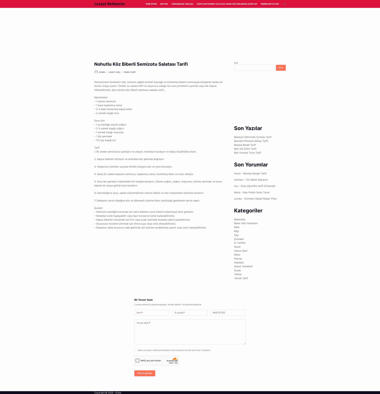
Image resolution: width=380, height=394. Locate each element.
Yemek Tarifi (130, 72)
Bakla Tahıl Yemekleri (246, 223)
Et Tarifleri (240, 242)
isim (139, 312)
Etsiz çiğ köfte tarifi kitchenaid (258, 185)
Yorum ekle (143, 322)
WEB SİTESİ (219, 312)
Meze (237, 254)
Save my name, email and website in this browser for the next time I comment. (174, 350)
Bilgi (236, 231)
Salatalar (239, 262)
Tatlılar (238, 274)
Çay (236, 234)
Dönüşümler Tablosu (182, 4)
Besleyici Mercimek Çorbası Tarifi (252, 137)
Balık (236, 227)
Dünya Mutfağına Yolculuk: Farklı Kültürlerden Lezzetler (227, 4)
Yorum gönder (144, 373)
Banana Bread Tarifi (245, 144)
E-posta (180, 312)
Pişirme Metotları (270, 4)
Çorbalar (239, 238)
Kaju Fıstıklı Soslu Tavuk (256, 192)
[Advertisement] (89, 30)
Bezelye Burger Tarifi (255, 173)
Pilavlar (238, 258)
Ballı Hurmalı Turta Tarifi (247, 152)
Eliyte (118, 392)
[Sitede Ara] (285, 4)
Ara (236, 62)
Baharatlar (240, 219)
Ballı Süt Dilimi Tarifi (245, 148)
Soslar (237, 270)
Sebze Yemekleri (243, 266)
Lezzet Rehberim (109, 4)
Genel (237, 246)
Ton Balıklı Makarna (257, 179)
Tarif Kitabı (151, 4)
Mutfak (164, 4)
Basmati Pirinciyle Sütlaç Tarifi (251, 140)
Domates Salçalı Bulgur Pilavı (260, 198)
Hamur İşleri (240, 250)
